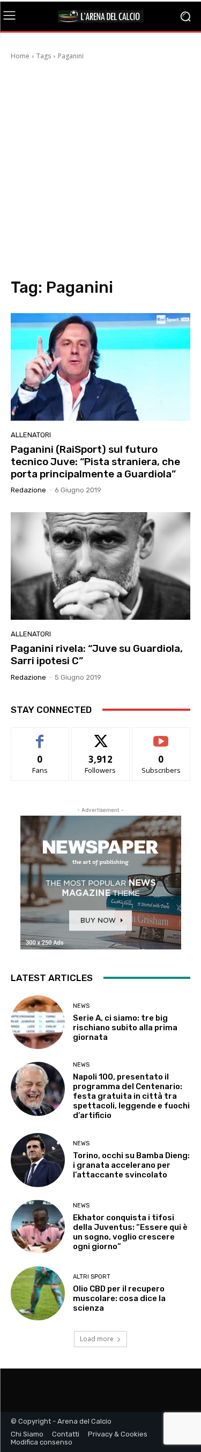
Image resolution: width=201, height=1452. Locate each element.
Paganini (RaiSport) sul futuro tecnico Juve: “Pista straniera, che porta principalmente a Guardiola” (95, 461)
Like (40, 736)
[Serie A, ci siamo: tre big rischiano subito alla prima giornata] (38, 1022)
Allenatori (31, 434)
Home (20, 55)
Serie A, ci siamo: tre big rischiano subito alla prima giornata (125, 1027)
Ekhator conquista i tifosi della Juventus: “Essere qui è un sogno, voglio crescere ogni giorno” (130, 1232)
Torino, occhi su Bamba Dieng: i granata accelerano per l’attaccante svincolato (131, 1165)
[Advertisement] (100, 172)
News (81, 1006)
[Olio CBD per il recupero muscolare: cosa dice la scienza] (38, 1293)
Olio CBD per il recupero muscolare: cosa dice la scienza (119, 1298)
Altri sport (91, 1277)
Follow (100, 736)
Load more (97, 1338)
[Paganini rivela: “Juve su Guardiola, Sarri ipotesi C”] (100, 566)
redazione (28, 490)
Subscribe (161, 736)
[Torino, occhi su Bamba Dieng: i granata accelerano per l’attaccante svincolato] (38, 1160)
